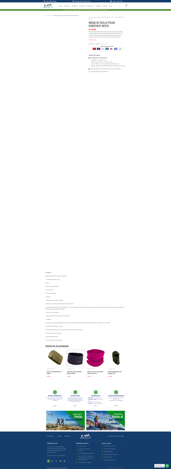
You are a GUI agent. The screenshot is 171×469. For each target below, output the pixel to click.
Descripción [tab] (48, 272)
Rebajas (105, 6)
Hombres (74, 6)
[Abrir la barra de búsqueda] (120, 5)
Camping (98, 6)
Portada (47, 15)
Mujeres (66, 6)
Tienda (52, 15)
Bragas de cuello (101, 17)
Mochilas (82, 6)
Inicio (90, 17)
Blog (110, 6)
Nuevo (61, 6)
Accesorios (89, 6)
